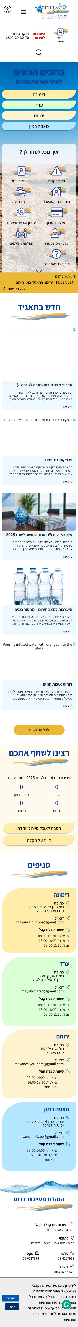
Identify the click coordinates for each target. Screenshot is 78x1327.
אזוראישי (60, 40)
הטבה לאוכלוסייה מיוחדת (39, 828)
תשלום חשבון (56, 222)
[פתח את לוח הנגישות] (7, 9)
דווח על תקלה (39, 840)
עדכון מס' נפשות (57, 243)
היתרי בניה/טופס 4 (56, 201)
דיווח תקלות (56, 181)
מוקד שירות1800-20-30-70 (17, 35)
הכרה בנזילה (21, 201)
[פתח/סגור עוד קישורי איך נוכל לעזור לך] (39, 271)
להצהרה (10, 1298)
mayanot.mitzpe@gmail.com (40, 1136)
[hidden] (56, 171)
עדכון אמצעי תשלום (21, 222)
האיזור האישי (21, 181)
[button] (23, 12)
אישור (12, 1306)
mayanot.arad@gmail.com (42, 991)
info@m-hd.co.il (64, 1272)
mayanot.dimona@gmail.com (40, 922)
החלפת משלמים (21, 243)
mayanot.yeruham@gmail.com (39, 1063)
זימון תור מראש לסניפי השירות (31, 282)
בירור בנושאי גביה (56, 264)
